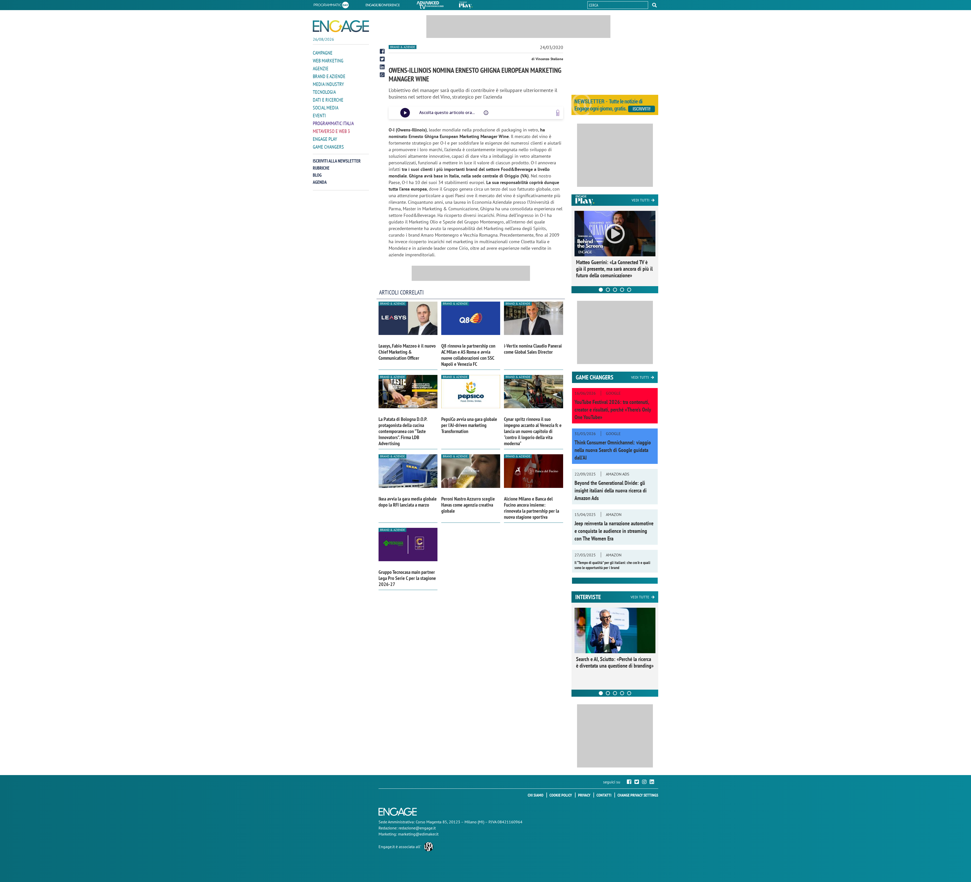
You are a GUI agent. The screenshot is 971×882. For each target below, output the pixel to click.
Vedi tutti (640, 200)
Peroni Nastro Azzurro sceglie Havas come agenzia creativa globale (468, 505)
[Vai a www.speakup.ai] (557, 113)
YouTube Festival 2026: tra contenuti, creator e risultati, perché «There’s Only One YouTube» (613, 409)
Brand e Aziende (329, 76)
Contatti (604, 795)
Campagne (323, 53)
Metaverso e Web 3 (331, 131)
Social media (325, 107)
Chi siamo (535, 795)
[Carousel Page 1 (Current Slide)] (601, 290)
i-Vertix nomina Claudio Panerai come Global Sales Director (533, 349)
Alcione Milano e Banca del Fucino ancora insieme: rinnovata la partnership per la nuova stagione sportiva (531, 508)
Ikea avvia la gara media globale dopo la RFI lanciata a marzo (408, 502)
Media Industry (328, 84)
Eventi (319, 115)
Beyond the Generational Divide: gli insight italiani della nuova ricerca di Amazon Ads (611, 490)
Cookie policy (560, 795)
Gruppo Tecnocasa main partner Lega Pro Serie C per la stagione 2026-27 (407, 578)
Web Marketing (328, 60)
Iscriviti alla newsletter (337, 161)
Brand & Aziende (402, 47)
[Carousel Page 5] (629, 290)
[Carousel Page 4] (622, 290)
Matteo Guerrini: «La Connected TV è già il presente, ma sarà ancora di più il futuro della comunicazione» (614, 269)
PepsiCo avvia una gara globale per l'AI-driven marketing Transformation (469, 425)
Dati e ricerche (328, 100)
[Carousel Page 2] (608, 290)
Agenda (320, 182)
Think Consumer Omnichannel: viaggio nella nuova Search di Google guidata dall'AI (613, 450)
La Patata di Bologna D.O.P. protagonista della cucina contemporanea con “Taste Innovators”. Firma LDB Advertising (403, 431)
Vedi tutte (640, 597)
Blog (317, 175)
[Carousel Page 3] (615, 290)
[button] (654, 5)
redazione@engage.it (417, 827)
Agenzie (320, 68)
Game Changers (328, 147)
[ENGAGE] (341, 26)
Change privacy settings (637, 795)
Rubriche (321, 168)
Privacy (584, 795)
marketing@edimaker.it (418, 833)
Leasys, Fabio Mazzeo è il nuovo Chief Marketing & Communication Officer (407, 352)
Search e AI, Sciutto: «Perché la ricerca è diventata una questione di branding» (615, 662)
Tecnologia (324, 92)
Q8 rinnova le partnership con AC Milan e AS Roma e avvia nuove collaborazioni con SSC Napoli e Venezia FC (468, 355)
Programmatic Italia (333, 123)
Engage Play (325, 139)
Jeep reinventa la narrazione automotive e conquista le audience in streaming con (614, 531)
